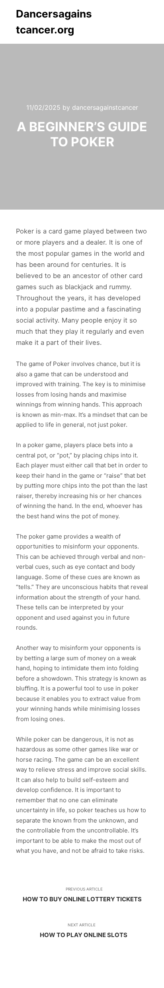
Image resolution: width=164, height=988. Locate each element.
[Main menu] (141, 22)
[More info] (126, 22)
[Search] (112, 22)
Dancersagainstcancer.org (54, 22)
